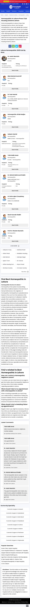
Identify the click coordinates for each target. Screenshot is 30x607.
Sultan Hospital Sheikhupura (9, 555)
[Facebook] (10, 46)
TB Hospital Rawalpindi (7, 561)
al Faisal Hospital (19, 561)
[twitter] (28, 4)
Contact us (10, 602)
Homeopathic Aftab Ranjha (16, 114)
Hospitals (21, 11)
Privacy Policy (24, 602)
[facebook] (22, 4)
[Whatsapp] (13, 46)
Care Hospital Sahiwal (7, 550)
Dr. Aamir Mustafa (13, 56)
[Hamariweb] (15, 7)
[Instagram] (24, 4)
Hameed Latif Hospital (22, 553)
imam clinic (4, 548)
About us (4, 602)
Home (2, 11)
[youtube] (26, 4)
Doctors (14, 11)
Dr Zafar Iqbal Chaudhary (16, 196)
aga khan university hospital (9, 557)
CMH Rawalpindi (22, 557)
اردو (27, 7)
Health (8, 11)
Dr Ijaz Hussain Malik (7, 559)
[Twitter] (16, 46)
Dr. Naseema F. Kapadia (21, 550)
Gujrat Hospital (13, 548)
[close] (29, 1)
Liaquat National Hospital (8, 553)
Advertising (17, 602)
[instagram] (20, 46)
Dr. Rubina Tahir (17, 559)
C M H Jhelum (5, 563)
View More (24, 271)
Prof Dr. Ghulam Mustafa (15, 231)
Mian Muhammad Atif (14, 76)
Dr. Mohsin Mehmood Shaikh (16, 175)
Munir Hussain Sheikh (14, 215)
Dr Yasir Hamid (12, 94)
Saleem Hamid (12, 134)
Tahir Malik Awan (13, 155)
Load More (13, 246)
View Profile (15, 70)
